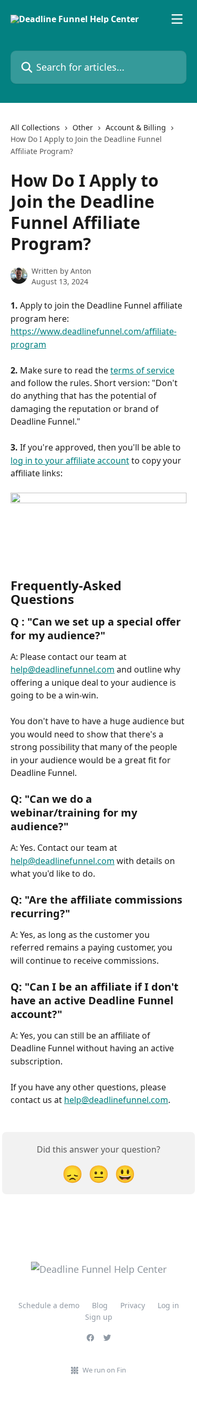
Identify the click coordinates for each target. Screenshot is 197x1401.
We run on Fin (104, 1370)
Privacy (132, 1305)
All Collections (35, 127)
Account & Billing (136, 127)
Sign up (98, 1317)
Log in (168, 1305)
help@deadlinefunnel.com (63, 669)
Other (82, 127)
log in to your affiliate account (70, 460)
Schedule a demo (48, 1305)
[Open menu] (177, 19)
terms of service (142, 370)
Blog (100, 1305)
